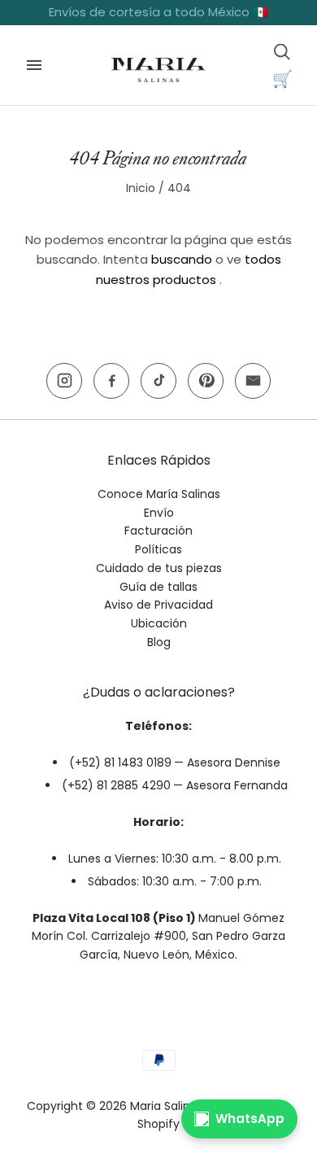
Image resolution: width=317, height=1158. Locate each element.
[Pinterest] (206, 381)
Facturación (158, 530)
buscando (181, 259)
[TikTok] (158, 381)
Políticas (158, 549)
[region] (158, 12)
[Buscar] (282, 51)
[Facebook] (111, 381)
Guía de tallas (158, 587)
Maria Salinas (166, 1106)
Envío (159, 513)
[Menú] (34, 65)
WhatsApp (249, 1118)
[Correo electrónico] (253, 381)
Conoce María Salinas (159, 494)
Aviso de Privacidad (158, 604)
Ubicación (159, 623)
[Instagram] (64, 381)
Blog (159, 642)
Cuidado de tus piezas (159, 568)
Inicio (140, 188)
